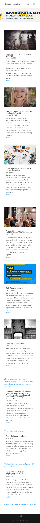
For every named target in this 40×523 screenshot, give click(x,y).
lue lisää (8, 80)
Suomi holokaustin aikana (16, 436)
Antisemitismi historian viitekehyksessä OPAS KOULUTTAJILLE (15, 473)
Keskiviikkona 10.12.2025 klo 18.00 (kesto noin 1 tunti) (19, 112)
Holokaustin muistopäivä (15, 343)
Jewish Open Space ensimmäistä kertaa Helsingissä (18, 169)
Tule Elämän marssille (14, 288)
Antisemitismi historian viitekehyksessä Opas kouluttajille (19, 232)
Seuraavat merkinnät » (28, 504)
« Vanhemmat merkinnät (12, 504)
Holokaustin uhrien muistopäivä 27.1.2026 (18, 55)
